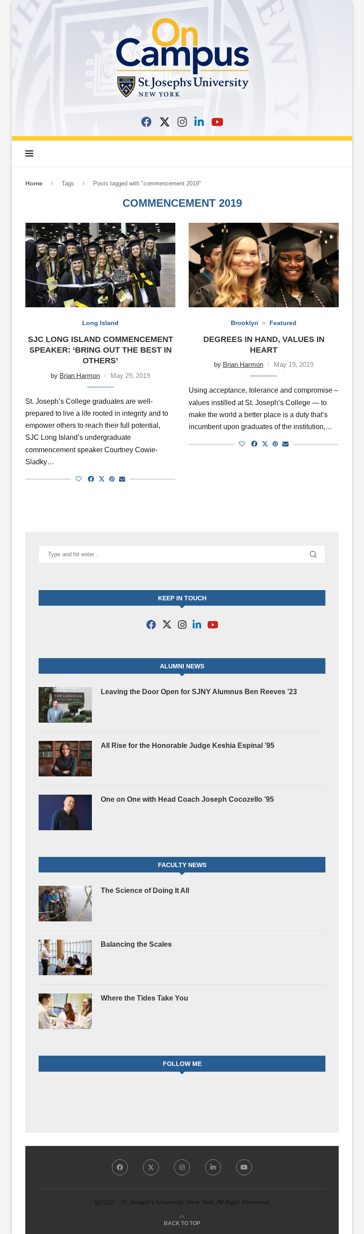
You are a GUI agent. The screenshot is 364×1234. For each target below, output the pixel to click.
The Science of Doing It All (145, 890)
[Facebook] (146, 122)
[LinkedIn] (199, 122)
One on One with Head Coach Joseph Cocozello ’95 (187, 799)
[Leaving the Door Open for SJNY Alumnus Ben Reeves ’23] (65, 705)
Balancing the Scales (136, 944)
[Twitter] (151, 1167)
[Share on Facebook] (91, 478)
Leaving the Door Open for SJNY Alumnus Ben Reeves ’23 (199, 691)
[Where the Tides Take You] (65, 1011)
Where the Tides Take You (144, 998)
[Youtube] (244, 1167)
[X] (164, 122)
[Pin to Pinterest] (112, 478)
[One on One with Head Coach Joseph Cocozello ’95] (65, 812)
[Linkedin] (213, 1167)
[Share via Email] (122, 478)
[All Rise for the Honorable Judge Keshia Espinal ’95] (65, 758)
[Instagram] (182, 122)
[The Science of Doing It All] (65, 903)
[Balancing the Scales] (65, 957)
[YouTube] (217, 122)
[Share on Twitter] (102, 478)
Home (34, 183)
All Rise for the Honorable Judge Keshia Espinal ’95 (187, 745)
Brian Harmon (79, 375)
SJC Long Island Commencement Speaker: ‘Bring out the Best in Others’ (100, 350)
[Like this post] (78, 478)
